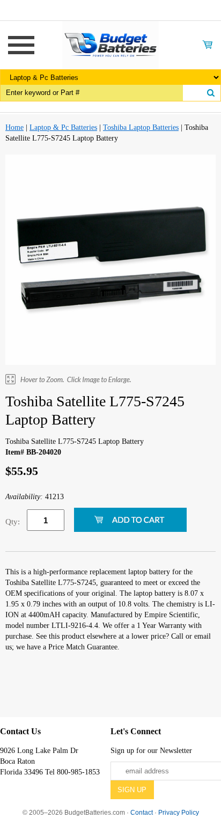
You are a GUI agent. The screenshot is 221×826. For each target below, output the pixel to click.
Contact (141, 812)
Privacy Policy (178, 812)
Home (14, 127)
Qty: (12, 521)
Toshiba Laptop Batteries (141, 127)
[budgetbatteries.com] (110, 44)
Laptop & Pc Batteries (63, 127)
